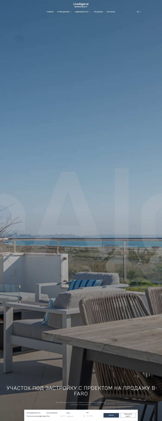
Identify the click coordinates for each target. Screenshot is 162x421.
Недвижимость (81, 12)
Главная (50, 12)
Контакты (111, 12)
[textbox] (27, 416)
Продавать (98, 12)
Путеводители (63, 12)
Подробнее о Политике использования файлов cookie (22, 406)
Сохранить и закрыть (112, 406)
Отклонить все (150, 406)
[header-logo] (81, 5)
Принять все (130, 406)
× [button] (158, 399)
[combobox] (35, 416)
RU (138, 12)
